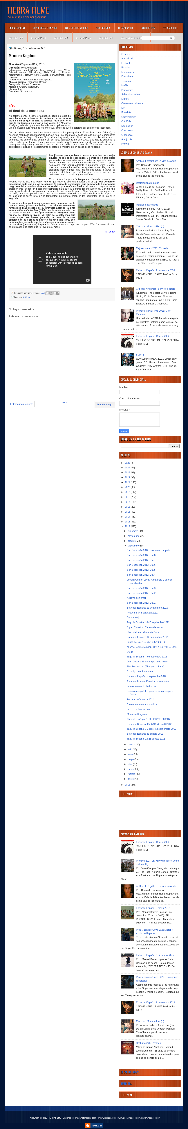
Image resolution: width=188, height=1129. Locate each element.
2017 (128, 502)
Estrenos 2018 (125, 27)
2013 (128, 521)
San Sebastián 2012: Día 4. (141, 574)
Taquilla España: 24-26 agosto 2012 (146, 738)
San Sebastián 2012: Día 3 (141, 588)
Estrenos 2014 (38, 37)
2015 (128, 511)
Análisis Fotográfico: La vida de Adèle (156, 161)
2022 (128, 477)
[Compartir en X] (54, 293)
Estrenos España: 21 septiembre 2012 (147, 607)
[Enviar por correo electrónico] (47, 293)
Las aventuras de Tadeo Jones (143, 686)
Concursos (127, 130)
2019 (128, 492)
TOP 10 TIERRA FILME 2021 (45, 27)
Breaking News (130, 1072)
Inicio (64, 402)
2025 (128, 462)
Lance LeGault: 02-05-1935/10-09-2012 (147, 642)
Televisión (126, 81)
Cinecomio (127, 135)
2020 (128, 487)
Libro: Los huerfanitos (138, 709)
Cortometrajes (128, 117)
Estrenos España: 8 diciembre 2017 (155, 955)
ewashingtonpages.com (85, 1118)
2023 (128, 472)
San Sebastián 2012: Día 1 (141, 602)
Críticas (26, 297)
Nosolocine (127, 126)
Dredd (130, 652)
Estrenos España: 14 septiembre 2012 (147, 637)
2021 (128, 482)
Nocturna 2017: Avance (148, 1043)
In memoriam (128, 72)
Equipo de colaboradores (133, 37)
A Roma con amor (136, 597)
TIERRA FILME (28, 9)
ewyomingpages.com (150, 1118)
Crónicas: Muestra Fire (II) (150, 226)
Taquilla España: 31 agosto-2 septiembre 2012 (151, 728)
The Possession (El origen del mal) (145, 666)
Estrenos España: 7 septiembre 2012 (146, 676)
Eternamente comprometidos (142, 704)
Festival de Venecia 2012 (140, 699)
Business (126, 1083)
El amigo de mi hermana (140, 671)
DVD (123, 108)
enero (131, 778)
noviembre (134, 536)
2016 (128, 506)
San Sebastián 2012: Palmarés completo (148, 550)
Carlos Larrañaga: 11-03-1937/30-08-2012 (148, 719)
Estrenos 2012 (83, 37)
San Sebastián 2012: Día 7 (141, 560)
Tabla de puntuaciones (76, 27)
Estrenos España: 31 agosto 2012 (145, 733)
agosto (132, 744)
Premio (125, 144)
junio (130, 754)
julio (130, 749)
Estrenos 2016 (170, 27)
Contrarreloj (133, 617)
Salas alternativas (130, 94)
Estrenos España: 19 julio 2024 (152, 336)
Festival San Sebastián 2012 (142, 612)
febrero (132, 774)
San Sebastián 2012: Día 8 (141, 555)
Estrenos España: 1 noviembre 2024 (155, 270)
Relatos (125, 99)
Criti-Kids (126, 121)
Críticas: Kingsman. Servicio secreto (155, 288)
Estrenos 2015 (16, 37)
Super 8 (140, 354)
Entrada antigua (105, 404)
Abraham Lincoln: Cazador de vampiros (148, 681)
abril (130, 764)
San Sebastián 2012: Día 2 (141, 593)
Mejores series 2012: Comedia (152, 248)
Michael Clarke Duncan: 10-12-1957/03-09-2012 (152, 647)
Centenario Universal (132, 103)
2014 (128, 516)
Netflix (124, 85)
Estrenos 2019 (103, 27)
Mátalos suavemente (147, 204)
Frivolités (126, 112)
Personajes (127, 90)
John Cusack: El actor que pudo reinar (147, 661)
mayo (131, 759)
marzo (131, 769)
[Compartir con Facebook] (57, 293)
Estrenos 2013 (61, 37)
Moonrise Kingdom (137, 714)
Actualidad (127, 58)
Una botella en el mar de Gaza (143, 632)
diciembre (133, 531)
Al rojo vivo (127, 139)
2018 (128, 497)
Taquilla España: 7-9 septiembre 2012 (147, 656)
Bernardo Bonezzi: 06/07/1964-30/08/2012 (149, 724)
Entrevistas (127, 76)
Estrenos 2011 (106, 37)
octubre (132, 540)
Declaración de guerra (147, 183)
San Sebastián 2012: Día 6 (141, 564)
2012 (128, 526)
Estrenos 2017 (148, 27)
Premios (125, 67)
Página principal (17, 27)
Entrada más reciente (21, 404)
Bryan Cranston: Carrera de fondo (144, 627)
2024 (128, 467)
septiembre (134, 545)
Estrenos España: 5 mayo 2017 (153, 908)
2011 (128, 784)
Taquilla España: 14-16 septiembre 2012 (148, 622)
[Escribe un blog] (51, 293)
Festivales (126, 63)
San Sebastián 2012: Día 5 (141, 569)
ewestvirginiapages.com (108, 1118)
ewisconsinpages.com (130, 1118)
